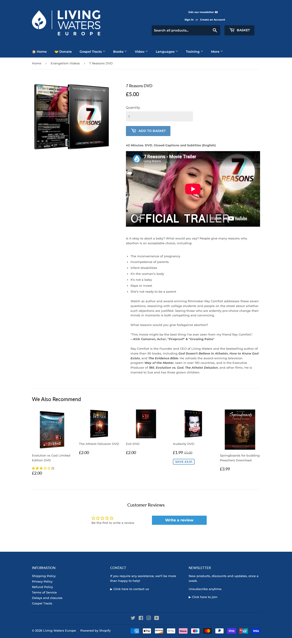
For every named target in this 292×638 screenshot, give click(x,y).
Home (36, 63)
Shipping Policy (44, 576)
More (215, 52)
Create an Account (212, 19)
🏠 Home (39, 52)
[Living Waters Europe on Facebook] (140, 618)
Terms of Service (44, 592)
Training (193, 52)
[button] (41, 468)
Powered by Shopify (95, 630)
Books (118, 52)
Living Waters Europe (59, 630)
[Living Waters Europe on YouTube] (156, 618)
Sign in (189, 19)
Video (140, 52)
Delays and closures (47, 598)
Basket (243, 30)
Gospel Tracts (91, 52)
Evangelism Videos (65, 63)
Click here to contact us (131, 589)
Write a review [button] (179, 520)
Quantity (133, 107)
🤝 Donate (63, 52)
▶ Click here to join (203, 597)
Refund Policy (42, 587)
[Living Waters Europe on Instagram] (148, 618)
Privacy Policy (42, 581)
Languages (165, 52)
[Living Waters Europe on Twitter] (133, 618)
